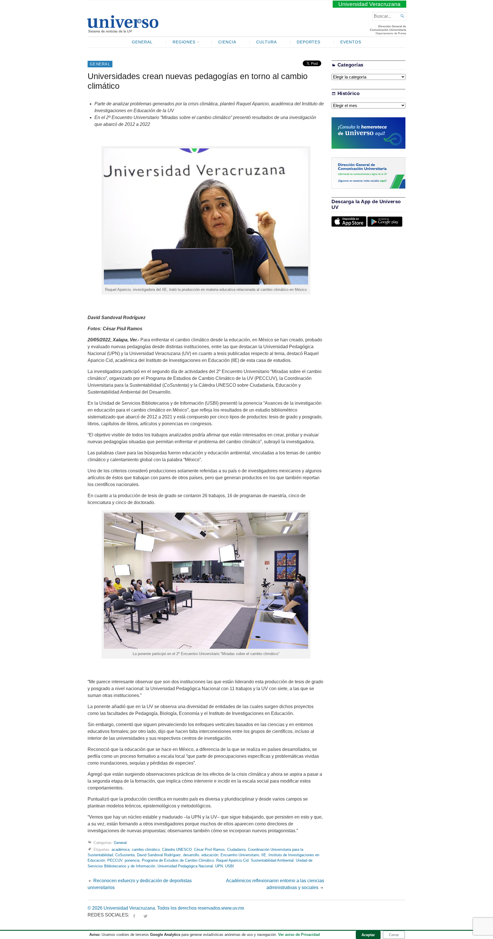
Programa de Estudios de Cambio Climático (178, 860)
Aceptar (368, 935)
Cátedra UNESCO (177, 849)
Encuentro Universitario (240, 855)
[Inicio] (122, 30)
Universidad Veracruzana (369, 4)
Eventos (350, 42)
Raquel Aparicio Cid (232, 860)
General (142, 42)
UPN (219, 866)
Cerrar (394, 935)
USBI (229, 866)
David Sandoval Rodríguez (159, 855)
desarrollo (191, 855)
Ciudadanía (236, 849)
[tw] (145, 914)
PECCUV (114, 860)
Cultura (266, 42)
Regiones (184, 42)
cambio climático (146, 849)
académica (121, 849)
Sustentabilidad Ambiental (272, 860)
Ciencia (227, 42)
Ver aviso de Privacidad (299, 934)
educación (209, 855)
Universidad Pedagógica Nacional (185, 866)
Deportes (309, 42)
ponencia (132, 860)
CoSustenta (125, 855)
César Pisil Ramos (209, 849)
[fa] (134, 914)
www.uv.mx (232, 908)
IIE (263, 855)
